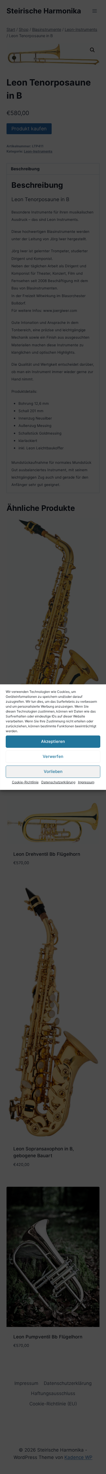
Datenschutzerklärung (58, 782)
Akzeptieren (53, 741)
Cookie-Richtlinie (25, 782)
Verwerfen (53, 756)
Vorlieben (53, 771)
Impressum (86, 782)
